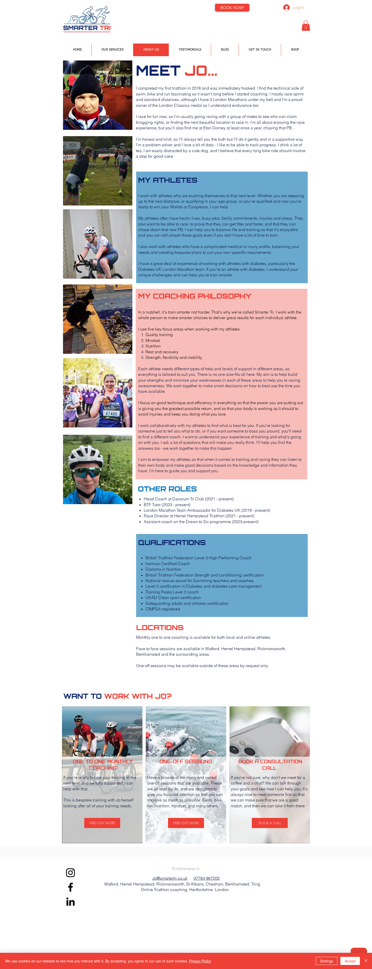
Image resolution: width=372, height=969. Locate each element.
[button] (305, 25)
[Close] (366, 961)
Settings (326, 960)
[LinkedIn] (70, 902)
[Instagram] (70, 873)
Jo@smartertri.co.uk (170, 878)
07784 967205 (207, 878)
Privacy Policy (200, 960)
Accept (350, 960)
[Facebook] (70, 887)
